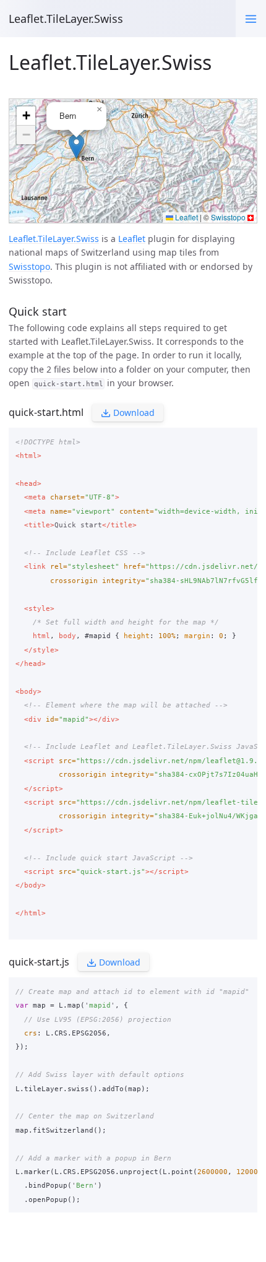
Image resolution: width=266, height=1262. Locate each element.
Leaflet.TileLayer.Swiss (66, 18)
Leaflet (131, 238)
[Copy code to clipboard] (244, 439)
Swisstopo (29, 266)
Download (133, 412)
